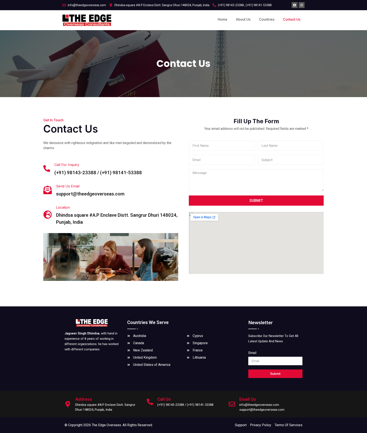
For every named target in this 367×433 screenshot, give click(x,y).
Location (63, 207)
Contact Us (291, 19)
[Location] (47, 214)
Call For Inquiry (66, 165)
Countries (266, 19)
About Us (243, 19)
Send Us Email (67, 186)
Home (222, 19)
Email (252, 353)
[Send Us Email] (47, 190)
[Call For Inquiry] (46, 168)
